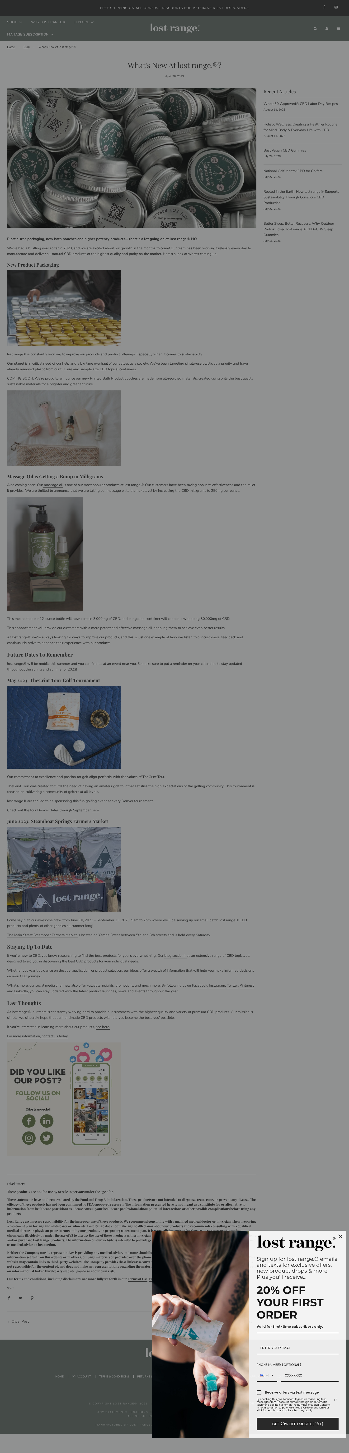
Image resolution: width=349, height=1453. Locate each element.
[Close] (340, 1236)
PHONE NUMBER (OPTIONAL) (279, 1364)
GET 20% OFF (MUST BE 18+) (297, 1424)
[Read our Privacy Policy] (336, 1400)
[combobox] (267, 1376)
